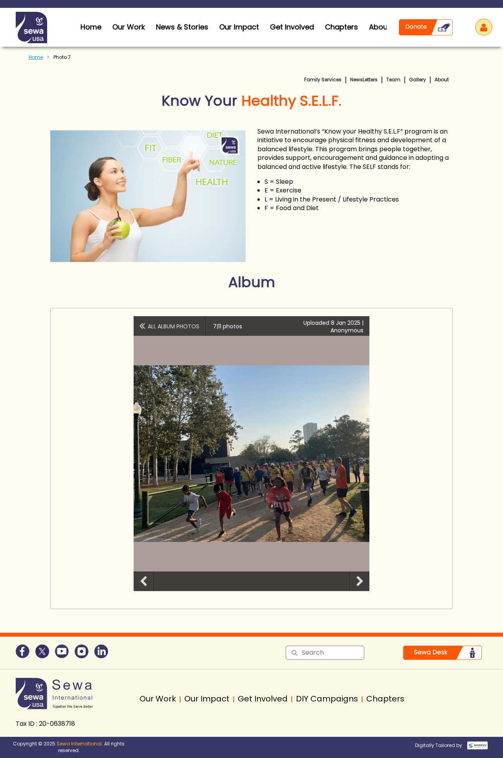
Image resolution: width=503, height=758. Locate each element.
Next (359, 581)
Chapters (341, 27)
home (91, 27)
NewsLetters (364, 79)
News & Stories (182, 27)
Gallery (417, 79)
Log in (483, 27)
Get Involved (292, 27)
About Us (385, 27)
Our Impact (239, 27)
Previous (143, 581)
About (442, 79)
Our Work (128, 27)
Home (36, 57)
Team (393, 79)
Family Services (322, 79)
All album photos (173, 326)
